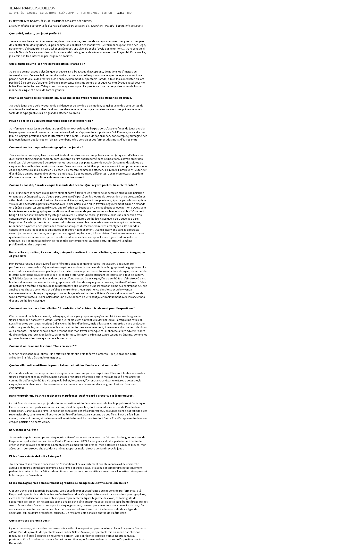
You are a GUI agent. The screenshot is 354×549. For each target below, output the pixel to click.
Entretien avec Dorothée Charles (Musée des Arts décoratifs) (51, 21)
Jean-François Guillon (32, 8)
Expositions (48, 12)
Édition (107, 12)
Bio (129, 12)
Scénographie (68, 12)
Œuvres (32, 12)
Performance (90, 12)
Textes (119, 12)
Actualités (16, 12)
